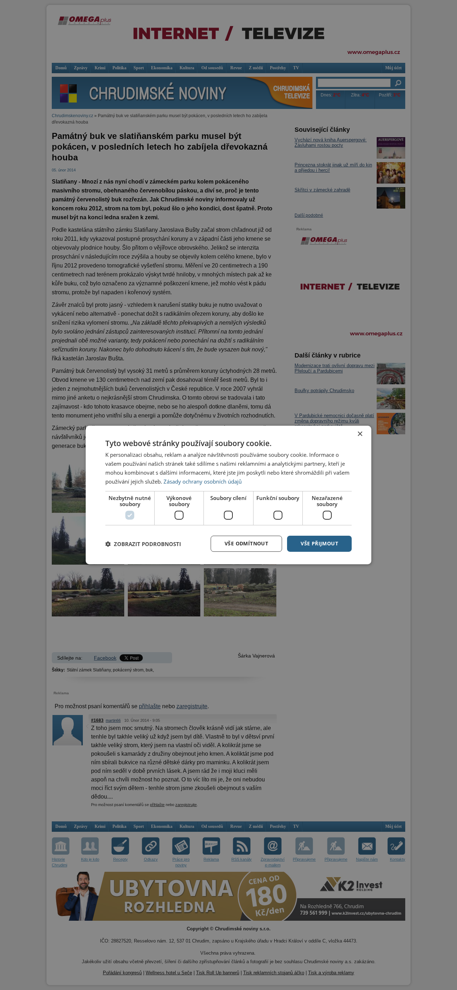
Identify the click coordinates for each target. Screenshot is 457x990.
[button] (143, 544)
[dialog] (228, 495)
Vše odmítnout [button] (246, 543)
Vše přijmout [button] (319, 543)
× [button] (359, 434)
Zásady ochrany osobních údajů (203, 481)
